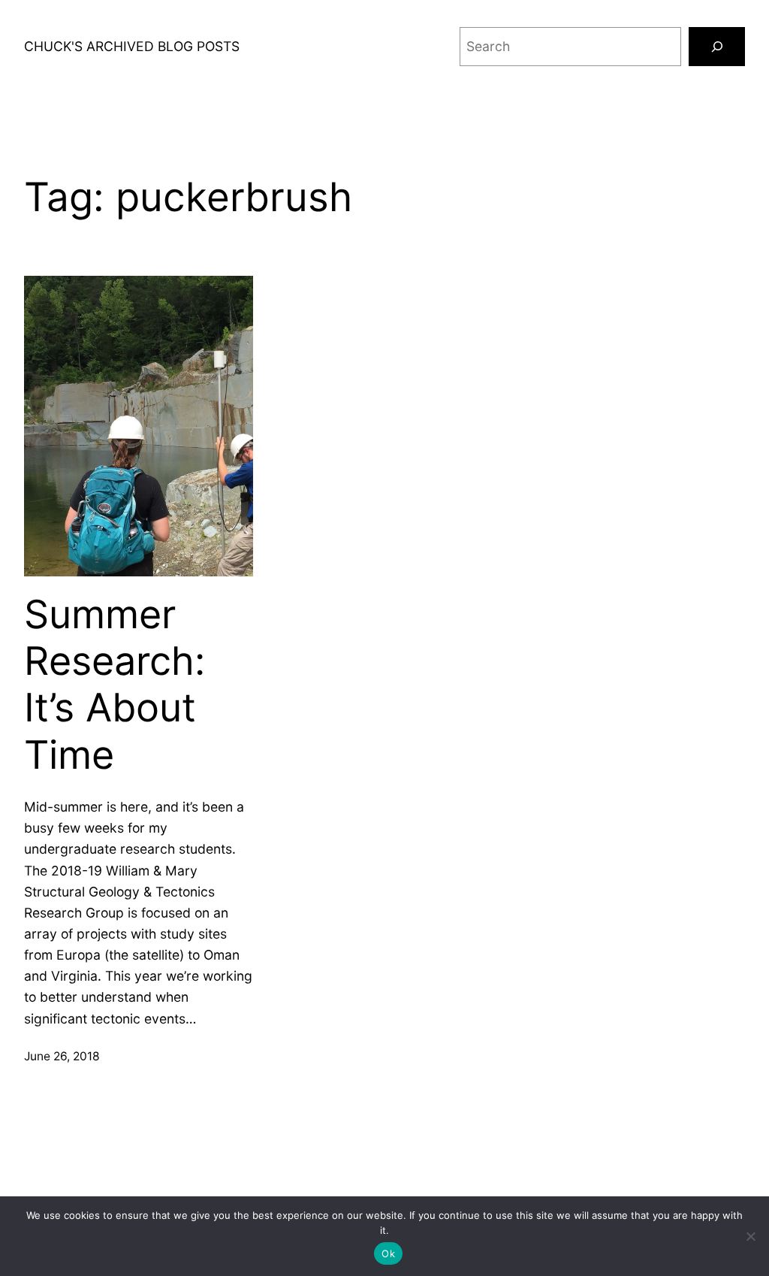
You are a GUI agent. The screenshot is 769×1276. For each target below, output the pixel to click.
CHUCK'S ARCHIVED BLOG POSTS (132, 46)
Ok (388, 1253)
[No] (750, 1236)
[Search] (717, 46)
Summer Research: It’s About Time (114, 685)
